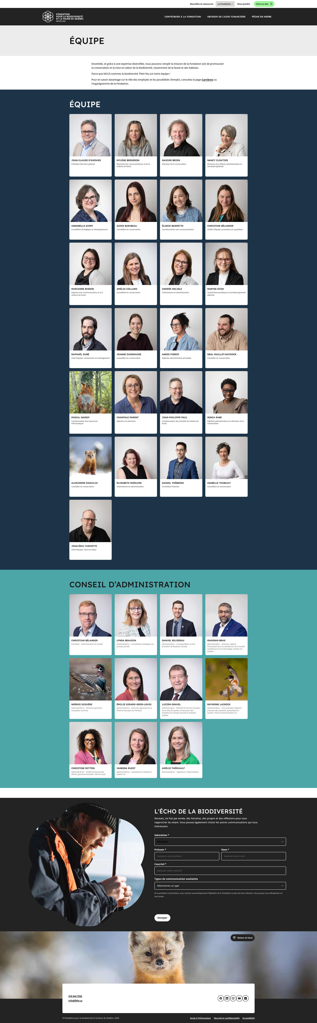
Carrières (207, 79)
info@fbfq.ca (75, 1000)
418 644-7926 (75, 996)
